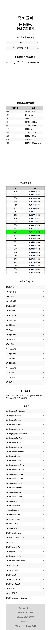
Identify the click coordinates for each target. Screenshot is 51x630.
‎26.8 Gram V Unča (13, 556)
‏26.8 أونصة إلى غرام (14, 510)
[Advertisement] (25, 6)
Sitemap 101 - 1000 (25, 612)
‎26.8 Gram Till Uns (13, 501)
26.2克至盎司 (11, 306)
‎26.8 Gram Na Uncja (14, 483)
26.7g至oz (10, 330)
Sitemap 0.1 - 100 (26, 608)
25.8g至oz (10, 287)
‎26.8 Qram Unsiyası (14, 515)
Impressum (25, 621)
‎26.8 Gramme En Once (15, 452)
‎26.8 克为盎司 (11, 588)
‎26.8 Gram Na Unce (14, 420)
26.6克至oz (10, 325)
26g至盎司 (10, 296)
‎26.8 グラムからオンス (15, 537)
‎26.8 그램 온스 (12, 542)
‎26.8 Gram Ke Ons (13, 533)
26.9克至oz (10, 339)
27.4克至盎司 (11, 363)
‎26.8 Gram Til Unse (14, 425)
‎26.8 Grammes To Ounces (16, 598)
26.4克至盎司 (11, 315)
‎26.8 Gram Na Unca (14, 497)
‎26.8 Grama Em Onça (15, 488)
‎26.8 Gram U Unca (13, 456)
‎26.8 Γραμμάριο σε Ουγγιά (16, 434)
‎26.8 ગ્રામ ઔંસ (12, 570)
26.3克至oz (10, 311)
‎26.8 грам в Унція (13, 579)
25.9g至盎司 (11, 292)
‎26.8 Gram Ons (12, 575)
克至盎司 (25, 17)
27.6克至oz (10, 373)
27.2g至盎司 (11, 354)
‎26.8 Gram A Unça (13, 524)
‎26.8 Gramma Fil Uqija (15, 474)
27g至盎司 (10, 344)
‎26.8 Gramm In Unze (14, 429)
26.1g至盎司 (11, 301)
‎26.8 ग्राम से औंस (12, 528)
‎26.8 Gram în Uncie (14, 492)
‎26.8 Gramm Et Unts (14, 443)
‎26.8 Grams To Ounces (15, 411)
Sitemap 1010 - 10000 (25, 617)
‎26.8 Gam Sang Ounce (15, 584)
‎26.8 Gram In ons (13, 506)
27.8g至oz (10, 382)
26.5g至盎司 (11, 320)
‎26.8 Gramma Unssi (14, 447)
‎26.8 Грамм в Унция (14, 551)
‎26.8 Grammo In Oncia (15, 465)
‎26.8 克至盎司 (11, 593)
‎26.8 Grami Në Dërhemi (15, 561)
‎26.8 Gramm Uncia (13, 461)
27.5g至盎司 (11, 368)
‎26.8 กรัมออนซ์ (12, 565)
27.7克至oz (10, 377)
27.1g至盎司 (11, 349)
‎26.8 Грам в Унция (13, 416)
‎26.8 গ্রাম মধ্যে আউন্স (13, 519)
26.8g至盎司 (11, 335)
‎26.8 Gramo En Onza (14, 438)
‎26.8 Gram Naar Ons (14, 479)
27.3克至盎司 (11, 358)
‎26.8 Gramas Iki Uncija (15, 470)
